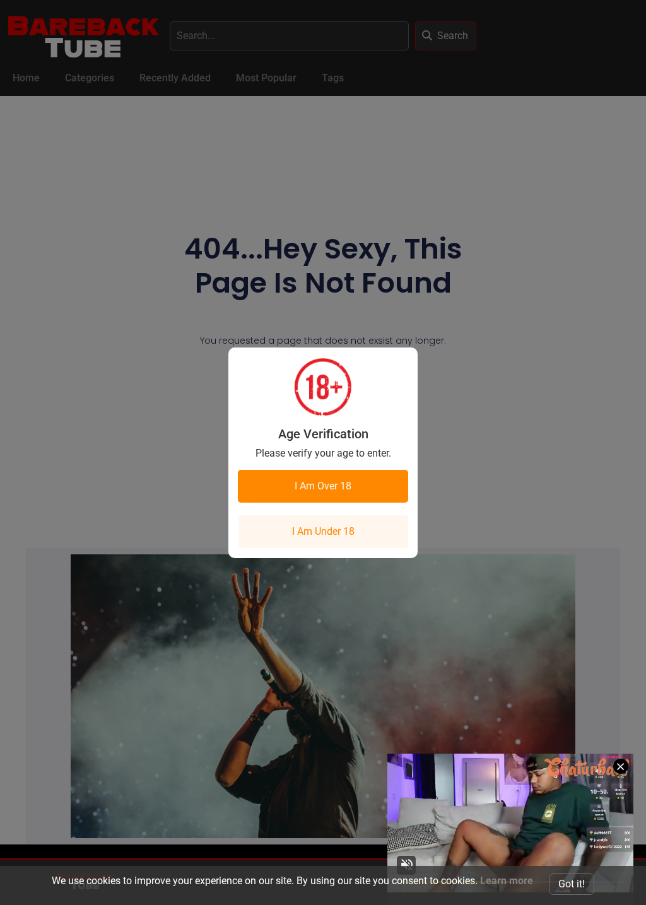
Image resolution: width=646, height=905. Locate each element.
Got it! (571, 884)
